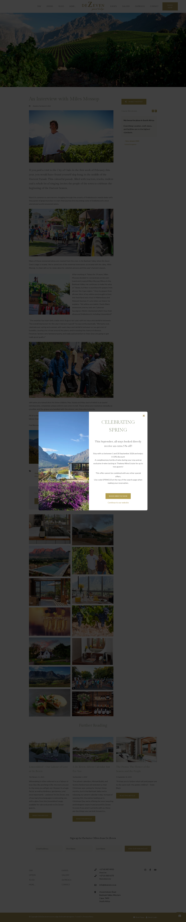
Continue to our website (118, 502)
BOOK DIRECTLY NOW (118, 496)
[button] (144, 415)
